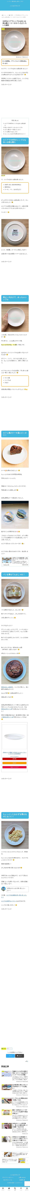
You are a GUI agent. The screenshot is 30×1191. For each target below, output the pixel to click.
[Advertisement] (15, 101)
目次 (13, 120)
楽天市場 (14, 758)
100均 (4, 1048)
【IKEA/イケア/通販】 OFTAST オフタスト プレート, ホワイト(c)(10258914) (14, 753)
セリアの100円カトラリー (8, 901)
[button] (19, 1056)
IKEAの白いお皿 (6, 687)
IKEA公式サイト (6, 709)
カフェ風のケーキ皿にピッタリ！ (13, 129)
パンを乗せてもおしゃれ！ (11, 131)
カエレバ (16, 756)
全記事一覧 (22, 1180)
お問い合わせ (22, 1177)
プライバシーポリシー (7, 1177)
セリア (10, 1048)
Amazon (14, 762)
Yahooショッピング (14, 767)
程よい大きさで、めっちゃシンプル (13, 127)
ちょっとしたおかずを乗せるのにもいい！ (15, 133)
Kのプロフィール (8, 1180)
